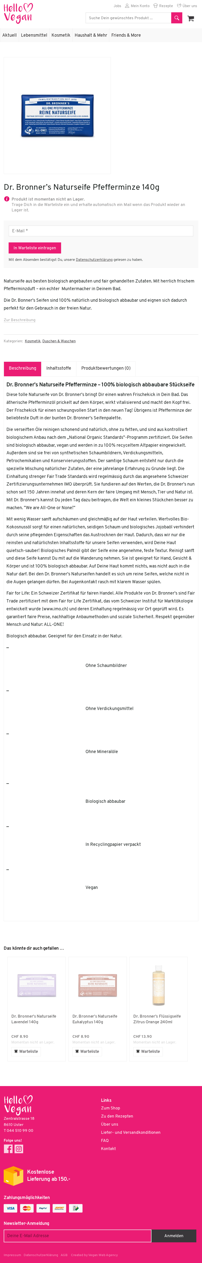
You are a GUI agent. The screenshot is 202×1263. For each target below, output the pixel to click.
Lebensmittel (34, 35)
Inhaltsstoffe (58, 368)
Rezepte (166, 6)
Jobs (117, 6)
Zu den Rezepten (117, 1116)
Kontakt (108, 1149)
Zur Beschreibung (19, 320)
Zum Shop (110, 1108)
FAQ (105, 1141)
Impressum (12, 1255)
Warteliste (28, 1052)
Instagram (18, 1148)
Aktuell (9, 35)
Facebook (8, 1148)
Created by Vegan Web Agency (94, 1255)
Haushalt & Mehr (91, 35)
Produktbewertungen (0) (106, 368)
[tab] (22, 369)
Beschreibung (22, 368)
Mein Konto (140, 6)
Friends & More (126, 35)
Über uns (190, 6)
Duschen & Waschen (59, 341)
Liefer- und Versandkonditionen (131, 1133)
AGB (64, 1255)
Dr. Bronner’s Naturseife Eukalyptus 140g (98, 985)
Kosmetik (60, 35)
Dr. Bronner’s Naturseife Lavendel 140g (37, 985)
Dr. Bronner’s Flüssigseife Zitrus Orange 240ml (158, 985)
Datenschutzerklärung (94, 260)
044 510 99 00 (20, 1131)
